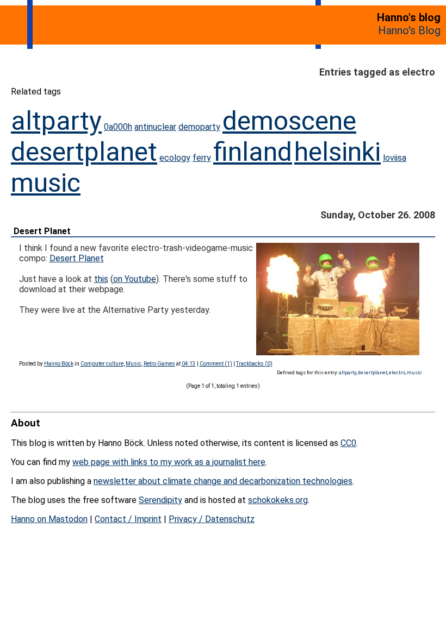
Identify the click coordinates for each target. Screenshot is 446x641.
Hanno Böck (58, 364)
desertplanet (84, 151)
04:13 (189, 364)
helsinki (337, 151)
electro (397, 372)
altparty (56, 120)
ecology (174, 158)
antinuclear (155, 127)
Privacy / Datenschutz (212, 519)
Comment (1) (216, 364)
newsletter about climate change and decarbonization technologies (223, 481)
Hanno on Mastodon (49, 519)
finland (252, 151)
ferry (202, 158)
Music (133, 364)
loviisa (394, 158)
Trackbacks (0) (254, 364)
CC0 (348, 443)
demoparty (199, 127)
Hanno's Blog (409, 30)
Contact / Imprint (128, 519)
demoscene (289, 120)
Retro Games (159, 364)
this (101, 279)
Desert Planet (42, 231)
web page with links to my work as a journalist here (168, 462)
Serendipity (160, 500)
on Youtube (134, 279)
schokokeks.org (278, 500)
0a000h (118, 127)
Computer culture (101, 364)
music (45, 182)
